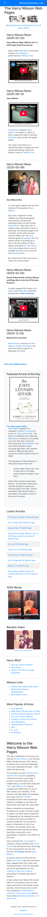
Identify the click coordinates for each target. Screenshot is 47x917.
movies (26, 841)
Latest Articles (34, 25)
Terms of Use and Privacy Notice (23, 914)
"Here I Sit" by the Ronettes (23, 650)
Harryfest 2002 (29, 238)
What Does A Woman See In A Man (25, 711)
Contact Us (23, 910)
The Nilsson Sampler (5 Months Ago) (23, 517)
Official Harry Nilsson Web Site (24, 686)
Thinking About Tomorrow (22, 724)
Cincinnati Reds (17, 253)
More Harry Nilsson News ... (16, 364)
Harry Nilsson (13, 225)
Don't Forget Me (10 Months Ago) (22, 560)
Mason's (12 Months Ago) (18, 566)
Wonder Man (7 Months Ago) (20, 528)
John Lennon (17, 860)
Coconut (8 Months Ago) (18, 544)
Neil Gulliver (13, 438)
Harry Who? (23, 28)
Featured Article (19, 25)
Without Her (21, 786)
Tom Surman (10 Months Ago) (20, 555)
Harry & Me (15, 667)
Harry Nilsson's (22, 53)
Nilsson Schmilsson (24, 346)
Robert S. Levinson (26, 431)
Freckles (27, 797)
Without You (28, 56)
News (9, 25)
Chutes (13, 137)
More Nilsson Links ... (20, 694)
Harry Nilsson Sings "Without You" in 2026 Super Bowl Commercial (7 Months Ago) (23, 536)
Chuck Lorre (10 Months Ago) (20, 549)
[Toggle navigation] (5, 3)
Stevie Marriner (28, 443)
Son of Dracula (28, 293)
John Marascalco (18, 722)
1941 (13, 727)
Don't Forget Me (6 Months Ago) (21, 522)
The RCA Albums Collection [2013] (25, 714)
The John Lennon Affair (17, 426)
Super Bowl (23, 51)
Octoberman (13, 130)
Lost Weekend (17, 708)
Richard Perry (13, 343)
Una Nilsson (16, 732)
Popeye (21, 852)
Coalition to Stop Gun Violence (24, 719)
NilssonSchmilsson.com (31, 3)
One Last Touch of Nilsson (22, 665)
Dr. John (14, 730)
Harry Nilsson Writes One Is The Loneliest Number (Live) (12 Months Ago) (22, 574)
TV (34, 841)
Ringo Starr (23, 291)
